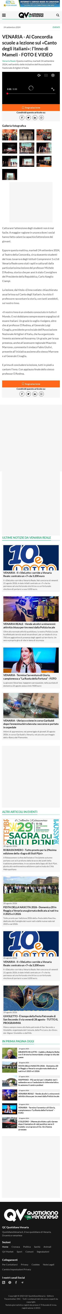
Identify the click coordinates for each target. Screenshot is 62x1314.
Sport (19, 1251)
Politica (27, 1246)
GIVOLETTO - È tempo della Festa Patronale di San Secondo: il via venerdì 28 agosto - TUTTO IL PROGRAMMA (30, 1019)
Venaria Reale (9, 61)
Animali (47, 1246)
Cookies (36, 1264)
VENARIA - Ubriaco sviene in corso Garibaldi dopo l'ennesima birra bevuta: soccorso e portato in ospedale (31, 724)
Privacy (24, 1264)
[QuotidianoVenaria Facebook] (16, 1282)
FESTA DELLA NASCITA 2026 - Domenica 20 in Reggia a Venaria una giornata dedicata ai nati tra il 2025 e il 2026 (30, 910)
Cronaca (16, 1246)
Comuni (29, 1251)
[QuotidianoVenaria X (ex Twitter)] (9, 1282)
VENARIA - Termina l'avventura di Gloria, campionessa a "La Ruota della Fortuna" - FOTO (29, 676)
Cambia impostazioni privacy (16, 1269)
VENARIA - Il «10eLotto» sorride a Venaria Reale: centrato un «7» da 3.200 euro (27, 574)
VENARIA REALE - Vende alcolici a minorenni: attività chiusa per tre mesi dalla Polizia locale (29, 625)
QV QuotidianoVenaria (35, 1296)
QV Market (7, 1251)
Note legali (48, 1264)
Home (5, 1246)
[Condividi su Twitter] (28, 117)
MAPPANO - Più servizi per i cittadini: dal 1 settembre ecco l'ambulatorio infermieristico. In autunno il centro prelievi (38, 1082)
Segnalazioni (43, 1251)
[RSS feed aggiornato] (3, 1282)
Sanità (37, 1246)
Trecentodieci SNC (12, 1299)
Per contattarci (10, 1264)
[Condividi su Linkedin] (34, 117)
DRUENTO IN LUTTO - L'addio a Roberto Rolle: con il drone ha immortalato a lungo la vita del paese (39, 1054)
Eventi (56, 27)
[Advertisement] (31, 443)
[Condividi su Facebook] (21, 117)
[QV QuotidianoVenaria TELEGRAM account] (22, 1282)
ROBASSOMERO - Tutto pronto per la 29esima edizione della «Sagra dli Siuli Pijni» (29, 851)
